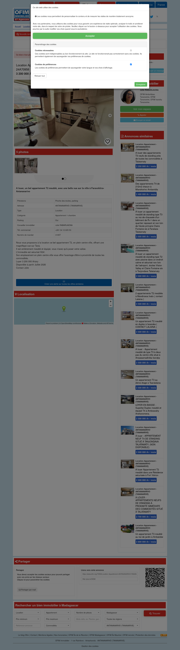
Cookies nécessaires (44, 50)
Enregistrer (140, 84)
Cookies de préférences (45, 64)
